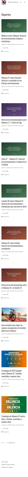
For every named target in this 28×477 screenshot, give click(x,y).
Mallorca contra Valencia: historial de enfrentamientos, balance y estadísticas (13, 38)
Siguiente (12, 443)
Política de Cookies (7, 467)
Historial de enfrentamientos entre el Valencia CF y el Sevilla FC (14, 286)
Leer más (5, 48)
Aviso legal (4, 462)
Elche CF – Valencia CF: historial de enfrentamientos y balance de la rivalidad (13, 161)
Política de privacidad (7, 464)
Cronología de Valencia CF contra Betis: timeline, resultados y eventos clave (13, 419)
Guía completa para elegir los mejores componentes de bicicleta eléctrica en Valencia (13, 328)
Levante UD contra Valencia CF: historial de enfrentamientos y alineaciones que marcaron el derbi (14, 203)
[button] (21, 2)
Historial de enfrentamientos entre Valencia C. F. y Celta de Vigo (14, 121)
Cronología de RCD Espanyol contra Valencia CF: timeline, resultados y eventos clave (11, 373)
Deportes (6, 51)
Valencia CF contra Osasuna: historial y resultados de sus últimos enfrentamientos (11, 80)
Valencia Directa (13, 2)
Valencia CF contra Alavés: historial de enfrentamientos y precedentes (12, 246)
